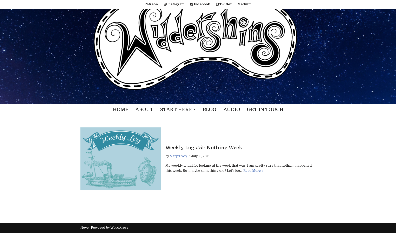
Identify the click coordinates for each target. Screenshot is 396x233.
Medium (245, 4)
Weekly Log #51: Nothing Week (203, 148)
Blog (210, 109)
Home (120, 109)
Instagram (176, 4)
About (144, 109)
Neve (84, 227)
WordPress (119, 227)
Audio (231, 109)
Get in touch (265, 109)
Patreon (151, 4)
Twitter (225, 4)
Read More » (253, 171)
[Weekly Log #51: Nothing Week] (120, 158)
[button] (194, 109)
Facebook (202, 4)
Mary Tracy (178, 156)
